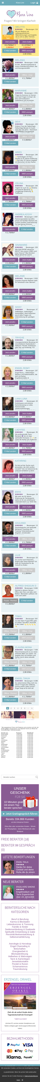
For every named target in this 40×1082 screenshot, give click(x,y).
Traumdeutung (20, 969)
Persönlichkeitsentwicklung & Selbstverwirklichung (20, 935)
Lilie (17, 555)
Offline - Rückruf (10, 631)
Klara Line (20, 3)
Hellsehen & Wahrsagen (20, 956)
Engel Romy (22, 368)
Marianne (21, 90)
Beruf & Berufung (20, 919)
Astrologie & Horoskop (20, 943)
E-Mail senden (10, 51)
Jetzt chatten (27, 42)
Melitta (20, 27)
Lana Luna (21, 398)
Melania (20, 60)
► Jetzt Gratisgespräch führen (20, 813)
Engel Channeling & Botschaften (20, 947)
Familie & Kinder (20, 927)
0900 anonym (27, 51)
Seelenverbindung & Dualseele (20, 929)
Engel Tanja (22, 678)
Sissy (18, 307)
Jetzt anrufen (10, 42)
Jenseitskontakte (20, 961)
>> (32, 708)
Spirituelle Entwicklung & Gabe (20, 932)
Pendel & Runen (20, 964)
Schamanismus (20, 966)
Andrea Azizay (23, 214)
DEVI (17, 121)
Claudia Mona (23, 647)
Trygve (19, 337)
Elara (19, 886)
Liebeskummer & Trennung (20, 924)
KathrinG (20, 461)
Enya (18, 492)
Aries (18, 152)
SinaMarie (21, 245)
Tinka (18, 616)
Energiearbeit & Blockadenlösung (20, 952)
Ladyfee (20, 430)
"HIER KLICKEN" (20, 1019)
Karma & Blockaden (20, 922)
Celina (19, 183)
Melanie (20, 276)
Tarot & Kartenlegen (20, 959)
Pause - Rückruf (10, 601)
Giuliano (20, 523)
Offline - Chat (27, 75)
